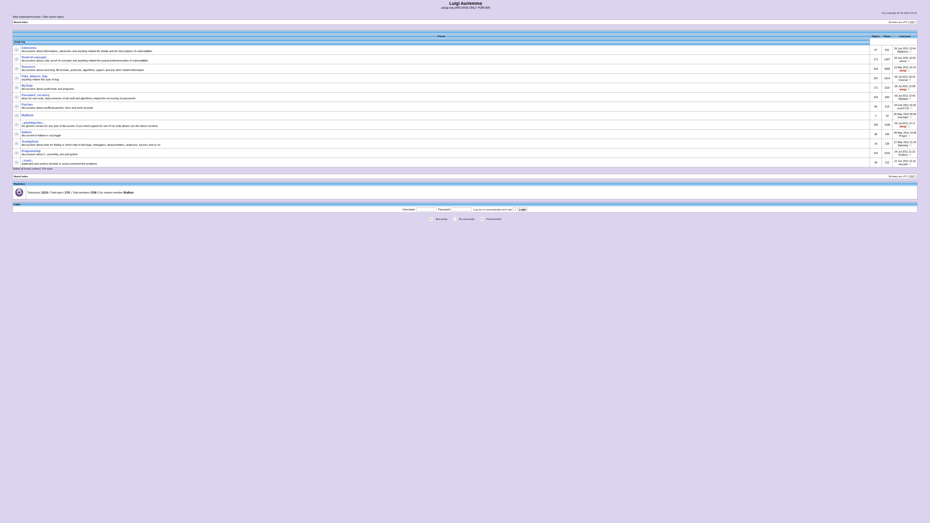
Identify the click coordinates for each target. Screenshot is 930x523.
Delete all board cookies (26, 168)
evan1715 (903, 108)
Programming (31, 151)
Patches (27, 104)
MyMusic (28, 115)
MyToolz (27, 85)
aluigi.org (19, 41)
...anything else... (33, 122)
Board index (21, 22)
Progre (903, 135)
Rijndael (903, 98)
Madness (903, 51)
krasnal (903, 79)
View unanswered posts (27, 16)
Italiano (26, 132)
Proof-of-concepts (34, 57)
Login (17, 204)
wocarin (903, 164)
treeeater (903, 117)
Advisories (29, 48)
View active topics (53, 16)
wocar (903, 61)
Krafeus (903, 154)
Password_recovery (36, 95)
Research (28, 67)
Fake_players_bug (34, 76)
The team (47, 168)
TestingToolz (30, 141)
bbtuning (903, 145)
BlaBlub (129, 192)
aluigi (903, 70)
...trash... (27, 160)
